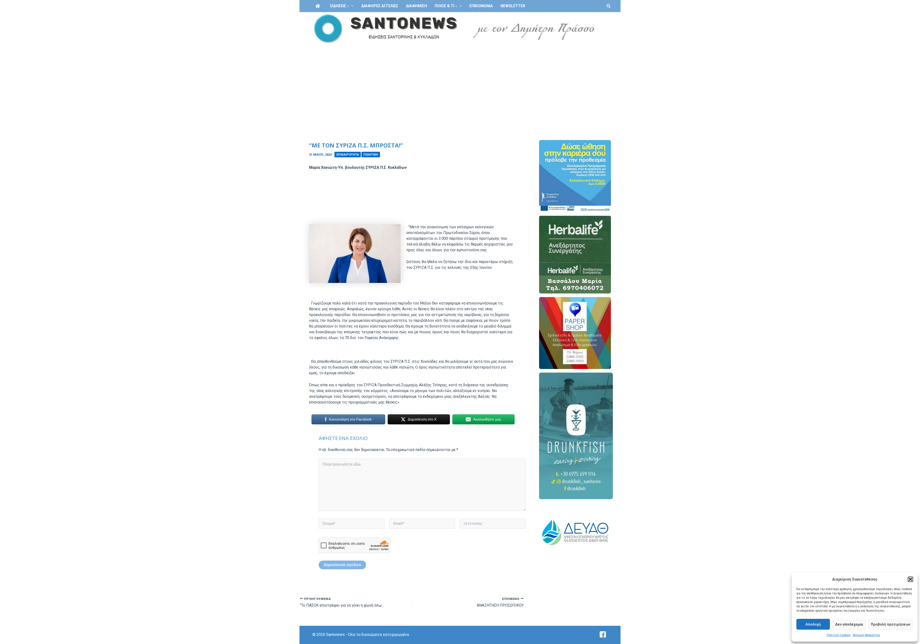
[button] (910, 579)
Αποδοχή (813, 624)
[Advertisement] (460, 81)
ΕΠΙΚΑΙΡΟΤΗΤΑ (347, 154)
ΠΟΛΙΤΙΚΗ (370, 154)
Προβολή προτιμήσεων (890, 624)
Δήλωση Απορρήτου (866, 635)
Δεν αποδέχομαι (849, 624)
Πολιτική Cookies (839, 635)
